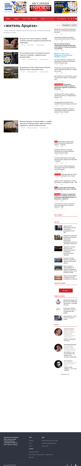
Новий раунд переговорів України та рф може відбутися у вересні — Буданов (63, 143)
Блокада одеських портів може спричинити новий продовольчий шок (65, 103)
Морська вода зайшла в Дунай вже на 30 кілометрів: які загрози (70, 277)
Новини (31, 440)
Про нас (31, 457)
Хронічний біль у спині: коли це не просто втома (70, 317)
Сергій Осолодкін (69, 329)
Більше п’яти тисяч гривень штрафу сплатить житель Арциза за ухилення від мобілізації (35, 41)
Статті (24, 18)
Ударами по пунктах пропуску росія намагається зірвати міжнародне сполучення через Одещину (69, 251)
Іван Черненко (68, 361)
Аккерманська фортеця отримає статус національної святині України (65, 38)
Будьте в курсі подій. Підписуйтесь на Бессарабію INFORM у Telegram (63, 55)
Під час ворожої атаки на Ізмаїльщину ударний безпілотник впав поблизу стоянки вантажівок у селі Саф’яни (65, 46)
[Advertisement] (28, 99)
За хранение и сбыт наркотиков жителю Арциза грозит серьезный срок (35, 68)
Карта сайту (45, 446)
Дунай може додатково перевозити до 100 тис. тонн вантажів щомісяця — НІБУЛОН (65, 30)
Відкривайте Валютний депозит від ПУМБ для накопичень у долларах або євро (70, 302)
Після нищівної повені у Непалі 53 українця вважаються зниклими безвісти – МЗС (64, 205)
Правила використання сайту (50, 440)
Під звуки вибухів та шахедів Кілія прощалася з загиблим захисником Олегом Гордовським (64, 61)
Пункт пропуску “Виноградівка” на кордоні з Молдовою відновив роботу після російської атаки (70, 269)
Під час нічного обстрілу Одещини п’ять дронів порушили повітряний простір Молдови (64, 167)
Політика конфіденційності (49, 443)
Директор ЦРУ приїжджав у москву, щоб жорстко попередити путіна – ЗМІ (65, 181)
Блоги (29, 18)
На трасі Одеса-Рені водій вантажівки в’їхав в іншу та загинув (65, 188)
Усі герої (65, 290)
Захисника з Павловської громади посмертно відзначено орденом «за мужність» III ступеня (65, 87)
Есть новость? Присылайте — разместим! (40, 454)
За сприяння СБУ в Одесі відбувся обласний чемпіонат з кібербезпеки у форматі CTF (65, 95)
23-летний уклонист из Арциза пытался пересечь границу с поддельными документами (35, 55)
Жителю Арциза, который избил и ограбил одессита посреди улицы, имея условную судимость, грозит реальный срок (36, 123)
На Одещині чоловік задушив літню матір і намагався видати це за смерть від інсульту (65, 69)
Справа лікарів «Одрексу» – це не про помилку (70, 368)
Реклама (34, 18)
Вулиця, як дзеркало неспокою (70, 339)
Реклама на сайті (34, 452)
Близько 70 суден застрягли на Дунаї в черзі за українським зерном (69, 260)
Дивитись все (65, 374)
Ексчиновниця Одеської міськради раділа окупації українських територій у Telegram (65, 159)
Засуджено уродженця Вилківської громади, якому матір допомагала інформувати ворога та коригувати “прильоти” (65, 196)
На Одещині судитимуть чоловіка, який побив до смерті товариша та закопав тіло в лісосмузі (64, 110)
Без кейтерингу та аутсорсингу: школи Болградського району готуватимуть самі (65, 77)
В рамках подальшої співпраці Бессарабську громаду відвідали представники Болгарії (64, 151)
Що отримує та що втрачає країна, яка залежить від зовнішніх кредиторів (70, 354)
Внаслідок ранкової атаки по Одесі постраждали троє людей (65, 175)
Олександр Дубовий (70, 344)
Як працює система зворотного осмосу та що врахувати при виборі (69, 310)
